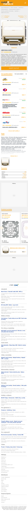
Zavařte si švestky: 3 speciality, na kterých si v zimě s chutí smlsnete (13, 390)
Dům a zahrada (14, 7)
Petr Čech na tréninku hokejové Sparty (8, 450)
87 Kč (23, 84)
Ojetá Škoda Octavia (5, 470)
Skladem (24, 79)
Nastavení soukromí (13, 509)
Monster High (3, 478)
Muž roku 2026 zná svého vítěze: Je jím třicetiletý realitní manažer (13, 324)
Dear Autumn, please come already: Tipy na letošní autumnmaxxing (13, 416)
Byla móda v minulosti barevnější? (7, 414)
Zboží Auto (3, 469)
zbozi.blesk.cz (3, 463)
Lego (2, 481)
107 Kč (22, 117)
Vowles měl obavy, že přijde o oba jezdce (8, 349)
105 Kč (22, 127)
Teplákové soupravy (5, 486)
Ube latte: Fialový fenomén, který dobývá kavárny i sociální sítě (12, 388)
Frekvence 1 (3, 500)
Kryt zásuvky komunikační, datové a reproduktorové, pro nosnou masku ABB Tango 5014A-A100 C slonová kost (9, 106)
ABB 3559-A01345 (6, 215)
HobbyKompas (4, 466)
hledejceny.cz (3, 457)
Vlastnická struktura (21, 509)
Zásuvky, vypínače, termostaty (7, 11)
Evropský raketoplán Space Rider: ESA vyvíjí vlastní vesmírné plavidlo (14, 436)
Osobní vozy (3, 460)
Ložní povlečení (4, 489)
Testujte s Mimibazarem (5, 477)
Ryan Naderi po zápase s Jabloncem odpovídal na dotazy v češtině (13, 452)
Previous (1, 228)
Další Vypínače (5, 213)
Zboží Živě (3, 458)
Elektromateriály (4, 9)
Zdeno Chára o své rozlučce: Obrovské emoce (9, 449)
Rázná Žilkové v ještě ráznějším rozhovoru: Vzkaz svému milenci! (13, 325)
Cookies (7, 509)
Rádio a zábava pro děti (5, 499)
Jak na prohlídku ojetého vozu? (7, 464)
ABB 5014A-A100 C (6, 50)
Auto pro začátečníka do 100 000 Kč (7, 467)
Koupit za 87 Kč (14, 68)
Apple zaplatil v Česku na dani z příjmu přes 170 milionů (11, 375)
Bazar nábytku (3, 491)
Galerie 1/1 (14, 47)
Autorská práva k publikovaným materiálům (10, 507)
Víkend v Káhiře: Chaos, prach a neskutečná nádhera (11, 399)
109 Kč (22, 107)
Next (26, 228)
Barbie (2, 480)
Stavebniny (21, 7)
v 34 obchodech (5, 242)
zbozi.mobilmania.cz (5, 7)
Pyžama (2, 483)
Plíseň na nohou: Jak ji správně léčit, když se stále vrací (11, 427)
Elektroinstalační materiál (14, 9)
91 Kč (23, 94)
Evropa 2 (2, 502)
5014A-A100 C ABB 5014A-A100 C (9, 127)
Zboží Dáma (3, 461)
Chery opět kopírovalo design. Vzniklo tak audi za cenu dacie (12, 348)
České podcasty (4, 497)
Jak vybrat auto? (4, 472)
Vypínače (16, 11)
